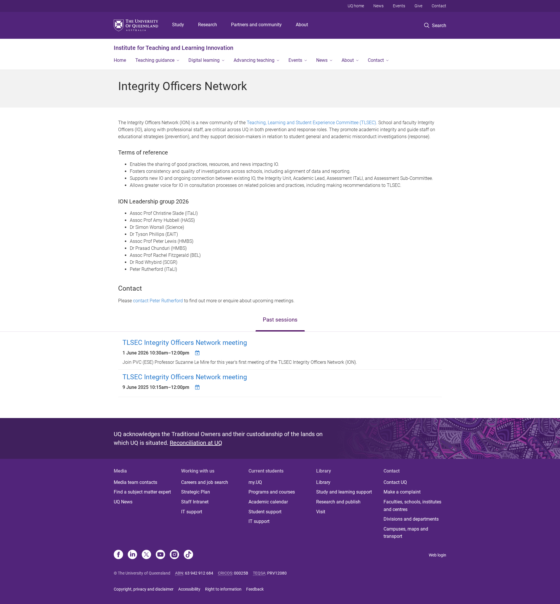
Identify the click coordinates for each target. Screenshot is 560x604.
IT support (191, 512)
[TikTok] (188, 555)
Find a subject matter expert (142, 492)
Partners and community (256, 24)
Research (207, 24)
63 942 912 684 (199, 573)
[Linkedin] (132, 555)
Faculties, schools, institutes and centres (412, 505)
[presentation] (280, 320)
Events (399, 5)
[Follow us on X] (146, 555)
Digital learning (204, 60)
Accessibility (189, 589)
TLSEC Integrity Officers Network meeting (185, 343)
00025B (241, 573)
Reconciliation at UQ (196, 442)
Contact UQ (395, 482)
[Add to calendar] (198, 352)
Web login (437, 555)
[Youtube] (160, 555)
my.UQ (255, 482)
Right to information (223, 589)
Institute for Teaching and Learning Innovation (173, 47)
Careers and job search (204, 482)
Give (418, 5)
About (302, 24)
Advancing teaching (254, 60)
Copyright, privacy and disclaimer (144, 589)
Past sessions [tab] (280, 319)
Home (120, 60)
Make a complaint (402, 492)
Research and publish (338, 502)
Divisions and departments (411, 519)
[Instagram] (174, 555)
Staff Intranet (195, 502)
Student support (265, 512)
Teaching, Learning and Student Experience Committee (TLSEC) (311, 122)
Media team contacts (135, 482)
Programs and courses (272, 492)
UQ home (356, 5)
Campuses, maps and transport (406, 532)
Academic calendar (268, 502)
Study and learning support (344, 492)
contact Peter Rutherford (158, 300)
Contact (439, 5)
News (378, 5)
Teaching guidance (154, 60)
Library (323, 482)
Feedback (255, 589)
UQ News (123, 502)
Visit (320, 512)
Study (178, 24)
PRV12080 (277, 573)
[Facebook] (118, 555)
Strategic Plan (195, 492)
